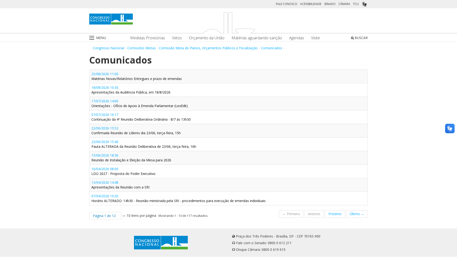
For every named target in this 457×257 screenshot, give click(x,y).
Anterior (314, 214)
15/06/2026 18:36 (131, 157)
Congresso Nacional (108, 48)
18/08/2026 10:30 (130, 89)
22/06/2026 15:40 (143, 144)
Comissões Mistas (141, 48)
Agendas (296, 37)
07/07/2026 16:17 (141, 117)
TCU (356, 4)
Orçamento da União (206, 37)
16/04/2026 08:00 (123, 171)
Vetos (177, 37)
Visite (315, 37)
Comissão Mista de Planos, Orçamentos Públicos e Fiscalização (208, 48)
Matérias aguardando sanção (257, 37)
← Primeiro (291, 214)
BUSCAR (361, 37)
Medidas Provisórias (147, 37)
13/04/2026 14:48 (120, 184)
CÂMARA (344, 4)
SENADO (330, 4)
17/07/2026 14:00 (139, 103)
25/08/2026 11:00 (136, 76)
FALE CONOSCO (286, 4)
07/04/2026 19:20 (178, 198)
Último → (357, 214)
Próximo (335, 214)
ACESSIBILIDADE (310, 4)
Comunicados (271, 48)
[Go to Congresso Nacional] (111, 19)
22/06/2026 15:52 (136, 130)
